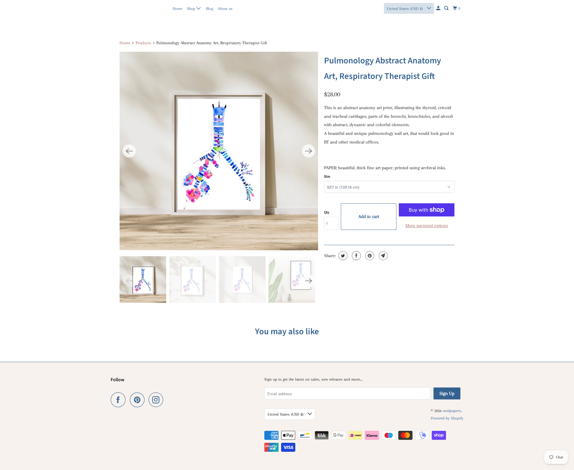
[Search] (447, 8)
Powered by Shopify (447, 418)
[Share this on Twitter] (342, 255)
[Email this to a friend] (382, 255)
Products (143, 42)
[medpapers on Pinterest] (138, 399)
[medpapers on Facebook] (120, 399)
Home (177, 8)
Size (327, 176)
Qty (326, 212)
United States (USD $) (405, 8)
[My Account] (438, 8)
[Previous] (129, 151)
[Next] (308, 151)
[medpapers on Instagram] (158, 399)
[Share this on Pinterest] (369, 255)
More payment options (426, 225)
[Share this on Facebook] (355, 255)
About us (225, 8)
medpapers (124, 8)
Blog (209, 8)
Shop (191, 8)
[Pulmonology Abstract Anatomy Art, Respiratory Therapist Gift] (219, 151)
